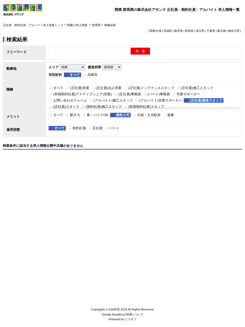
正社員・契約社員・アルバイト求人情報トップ (33, 25)
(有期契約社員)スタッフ (146, 106)
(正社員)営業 (79, 88)
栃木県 (178, 31)
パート (114, 128)
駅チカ (75, 115)
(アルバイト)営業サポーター (160, 100)
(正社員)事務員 (129, 94)
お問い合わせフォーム (70, 100)
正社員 (97, 128)
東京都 (221, 31)
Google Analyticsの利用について (123, 314)
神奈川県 (233, 31)
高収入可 (122, 115)
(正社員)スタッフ (66, 106)
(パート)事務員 (158, 94)
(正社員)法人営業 (109, 88)
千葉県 (210, 31)
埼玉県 (200, 31)
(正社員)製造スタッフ (206, 100)
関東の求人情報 (77, 25)
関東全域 (155, 31)
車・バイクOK (97, 115)
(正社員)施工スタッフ (197, 88)
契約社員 (79, 128)
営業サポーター (188, 94)
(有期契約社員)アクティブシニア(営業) (82, 94)
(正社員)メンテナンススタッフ (151, 88)
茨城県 (167, 31)
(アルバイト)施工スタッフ (113, 100)
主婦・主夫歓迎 (149, 115)
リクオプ (130, 319)
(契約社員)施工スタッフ (104, 106)
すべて (75, 75)
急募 (170, 115)
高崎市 (93, 75)
